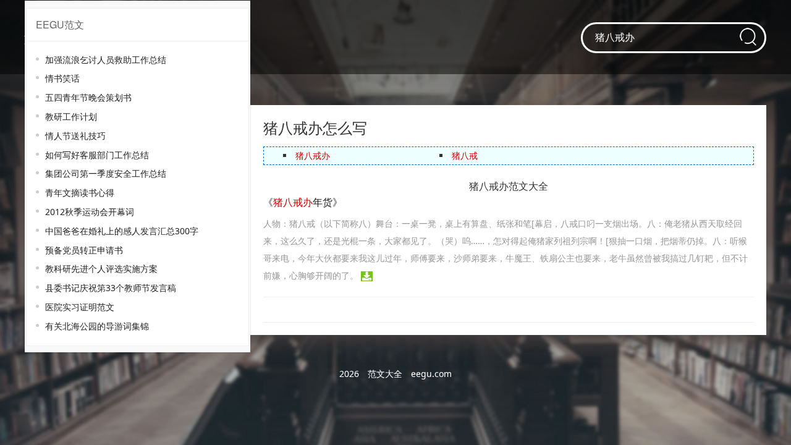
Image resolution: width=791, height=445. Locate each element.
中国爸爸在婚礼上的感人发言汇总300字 (121, 231)
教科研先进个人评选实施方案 (101, 268)
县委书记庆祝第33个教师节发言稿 (110, 288)
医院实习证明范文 (79, 307)
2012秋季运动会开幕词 (89, 212)
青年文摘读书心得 (79, 192)
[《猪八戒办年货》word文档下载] (367, 275)
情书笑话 (62, 78)
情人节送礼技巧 (75, 136)
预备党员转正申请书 (84, 250)
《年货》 (302, 202)
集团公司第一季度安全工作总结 (105, 173)
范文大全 (385, 373)
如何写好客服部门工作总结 (97, 155)
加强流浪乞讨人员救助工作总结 (105, 60)
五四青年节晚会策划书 (88, 97)
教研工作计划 (71, 116)
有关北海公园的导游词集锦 (97, 326)
